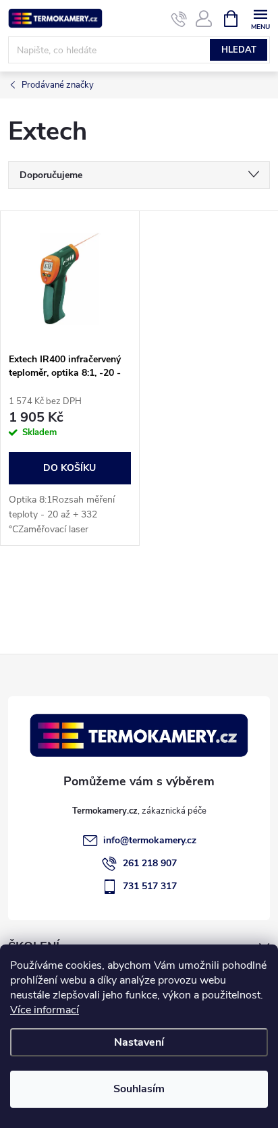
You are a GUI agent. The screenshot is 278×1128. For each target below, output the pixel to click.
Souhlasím (139, 1088)
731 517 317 (150, 886)
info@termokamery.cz (149, 840)
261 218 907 (150, 863)
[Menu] (260, 18)
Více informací (44, 1010)
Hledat (238, 50)
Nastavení (139, 1042)
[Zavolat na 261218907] (179, 19)
